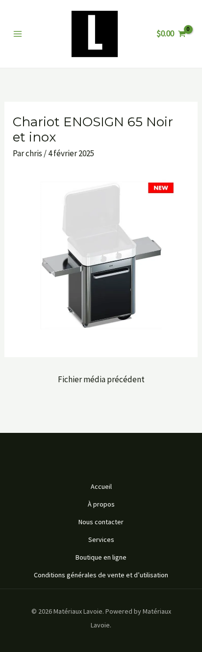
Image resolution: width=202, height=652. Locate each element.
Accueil (101, 486)
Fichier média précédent (101, 379)
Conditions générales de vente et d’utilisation (101, 574)
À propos (101, 504)
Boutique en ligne (101, 557)
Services (101, 539)
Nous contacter (101, 521)
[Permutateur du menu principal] (17, 34)
